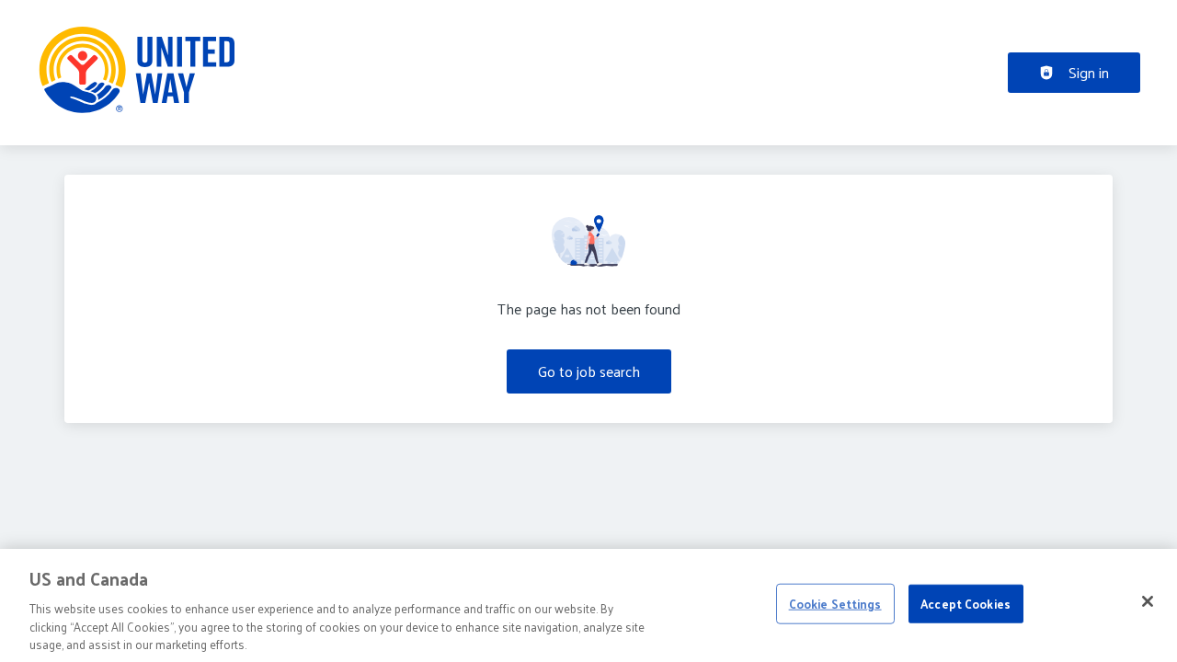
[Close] (1147, 601)
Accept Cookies (965, 603)
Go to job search (589, 371)
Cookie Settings (835, 603)
